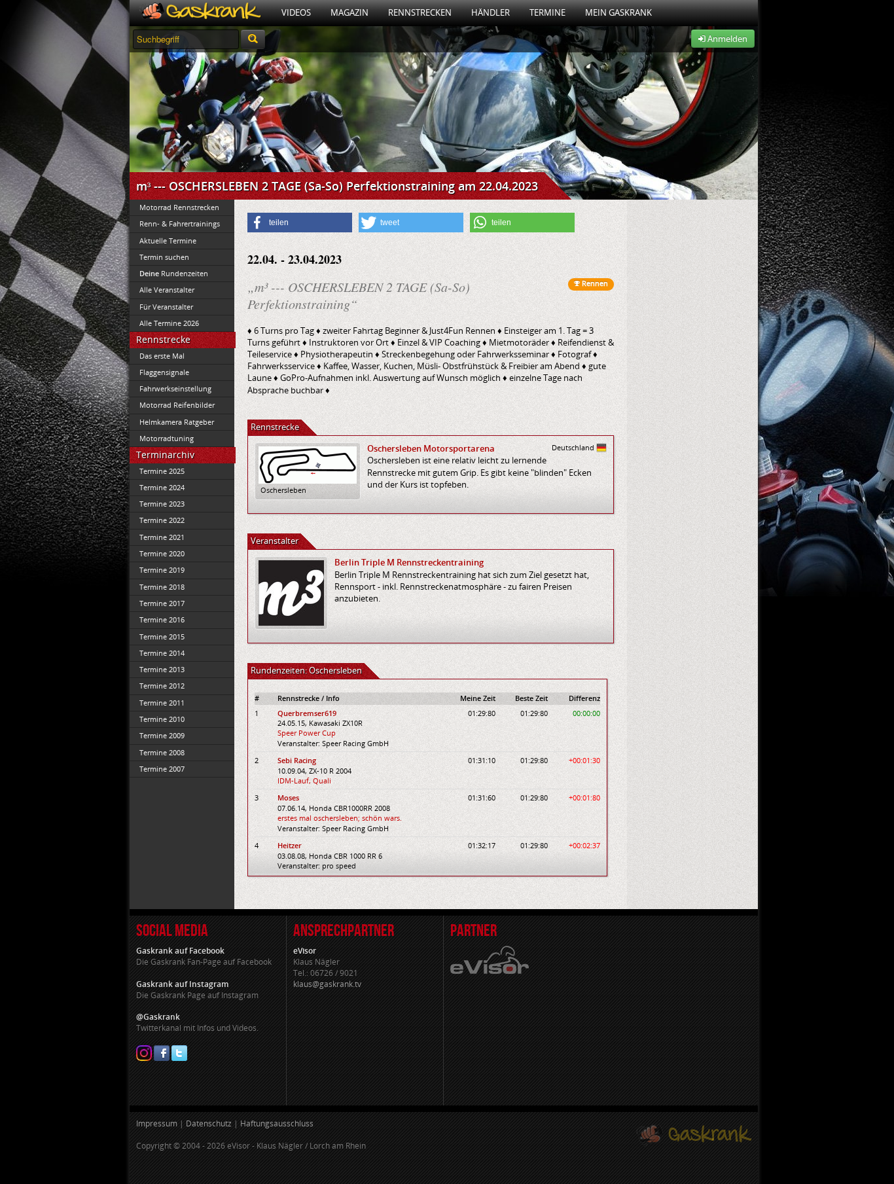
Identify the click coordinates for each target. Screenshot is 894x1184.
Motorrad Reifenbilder (177, 405)
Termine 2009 (162, 735)
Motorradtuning (166, 438)
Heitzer (289, 845)
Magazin (349, 12)
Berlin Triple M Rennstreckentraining (409, 562)
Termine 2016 (162, 619)
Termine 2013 (162, 669)
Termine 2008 (162, 752)
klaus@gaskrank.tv (327, 984)
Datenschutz (209, 1123)
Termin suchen (164, 257)
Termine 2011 (162, 703)
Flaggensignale (164, 372)
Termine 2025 (162, 471)
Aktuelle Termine (167, 240)
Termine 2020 (162, 553)
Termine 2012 (162, 686)
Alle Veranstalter (166, 290)
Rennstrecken (420, 12)
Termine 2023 (162, 504)
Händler (490, 12)
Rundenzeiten (173, 273)
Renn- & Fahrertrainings (179, 223)
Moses (288, 797)
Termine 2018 (162, 587)
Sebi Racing (296, 760)
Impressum (156, 1123)
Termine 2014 (162, 653)
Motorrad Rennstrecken (179, 207)
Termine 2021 (162, 537)
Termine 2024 (162, 487)
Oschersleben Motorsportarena (431, 448)
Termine (547, 12)
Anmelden (726, 39)
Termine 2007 (162, 769)
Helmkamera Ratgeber (176, 422)
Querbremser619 (306, 713)
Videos (296, 12)
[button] (299, 222)
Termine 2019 (162, 570)
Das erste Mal (162, 356)
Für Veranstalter (166, 307)
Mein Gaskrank (618, 12)
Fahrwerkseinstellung (175, 388)
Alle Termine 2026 (169, 323)
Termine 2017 (162, 603)
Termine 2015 (162, 636)
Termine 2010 (162, 719)
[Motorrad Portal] (201, 13)
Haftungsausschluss (276, 1123)
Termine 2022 (162, 520)
